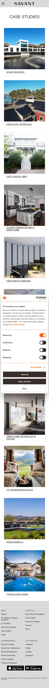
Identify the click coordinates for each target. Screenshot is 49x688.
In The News (6, 623)
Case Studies (6, 631)
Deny (24, 388)
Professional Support (9, 663)
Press (27, 629)
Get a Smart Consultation (34, 614)
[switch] (42, 343)
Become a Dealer (7, 644)
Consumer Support (32, 621)
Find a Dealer (30, 618)
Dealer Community (8, 655)
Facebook (29, 655)
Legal (3, 635)
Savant (3, 614)
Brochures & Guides (8, 627)
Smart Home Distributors (10, 648)
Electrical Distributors (9, 652)
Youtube (28, 652)
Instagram (29, 644)
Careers (28, 625)
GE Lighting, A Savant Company (9, 619)
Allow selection (24, 381)
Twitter (27, 648)
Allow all (24, 374)
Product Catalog (7, 659)
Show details (36, 367)
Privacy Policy (18, 325)
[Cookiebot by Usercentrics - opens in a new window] (35, 298)
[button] (3, 3)
